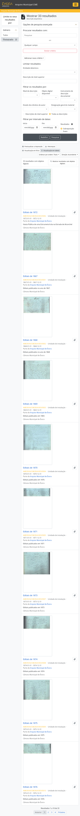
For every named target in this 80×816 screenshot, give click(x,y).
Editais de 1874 (30, 659)
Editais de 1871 (30, 531)
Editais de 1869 (30, 404)
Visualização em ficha (31, 151)
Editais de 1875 (30, 723)
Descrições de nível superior (37, 114)
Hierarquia (51, 146)
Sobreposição (68, 128)
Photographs (10, 39)
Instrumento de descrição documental (67, 93)
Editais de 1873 (30, 595)
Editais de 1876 (30, 787)
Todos (5, 35)
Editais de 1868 (30, 340)
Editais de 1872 (30, 212)
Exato (65, 131)
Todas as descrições (59, 114)
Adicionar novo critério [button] (33, 58)
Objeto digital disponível (47, 92)
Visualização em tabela (51, 151)
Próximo (61, 812)
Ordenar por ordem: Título (48, 155)
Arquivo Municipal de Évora (41, 221)
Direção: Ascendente (69, 155)
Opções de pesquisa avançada (37, 24)
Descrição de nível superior (33, 77)
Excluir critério (50, 51)
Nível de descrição (30, 91)
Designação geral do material (62, 105)
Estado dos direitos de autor (34, 105)
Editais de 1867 (30, 276)
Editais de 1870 (30, 467)
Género (6, 30)
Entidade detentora (30, 68)
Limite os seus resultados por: (10, 19)
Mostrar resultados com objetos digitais (63, 162)
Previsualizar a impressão (33, 146)
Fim (43, 123)
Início (25, 123)
